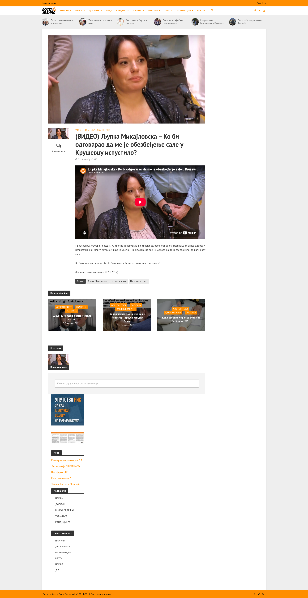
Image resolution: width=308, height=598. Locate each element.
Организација (183, 10)
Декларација (63, 546)
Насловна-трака (118, 281)
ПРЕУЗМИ (153, 10)
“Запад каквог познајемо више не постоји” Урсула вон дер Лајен (127, 317)
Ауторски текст (64, 307)
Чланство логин (49, 3)
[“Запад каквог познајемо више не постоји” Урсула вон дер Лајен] (82, 22)
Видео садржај (64, 510)
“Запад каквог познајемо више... (100, 22)
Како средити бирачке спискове (136, 22)
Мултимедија (63, 552)
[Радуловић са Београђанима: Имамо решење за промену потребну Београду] (195, 22)
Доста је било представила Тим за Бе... (251, 22)
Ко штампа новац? (61, 478)
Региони (64, 10)
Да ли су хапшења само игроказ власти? (72, 317)
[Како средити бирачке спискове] (120, 22)
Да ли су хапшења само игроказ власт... (62, 22)
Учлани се (138, 10)
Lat (265, 3)
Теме (167, 10)
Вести (58, 558)
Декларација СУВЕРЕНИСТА (66, 466)
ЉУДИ (109, 10)
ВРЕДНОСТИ (122, 10)
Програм (80, 10)
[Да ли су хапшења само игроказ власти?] (45, 22)
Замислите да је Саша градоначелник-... (173, 22)
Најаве (59, 564)
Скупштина (103, 129)
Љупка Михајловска (97, 281)
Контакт (202, 10)
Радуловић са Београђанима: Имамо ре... (212, 22)
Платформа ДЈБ (59, 472)
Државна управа (173, 312)
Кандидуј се (62, 522)
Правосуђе (71, 311)
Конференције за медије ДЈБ (66, 460)
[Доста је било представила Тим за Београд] (232, 22)
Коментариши (58, 151)
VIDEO (78, 129)
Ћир (259, 3)
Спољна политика (126, 309)
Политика (89, 129)
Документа (95, 10)
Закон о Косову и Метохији (65, 484)
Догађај (60, 504)
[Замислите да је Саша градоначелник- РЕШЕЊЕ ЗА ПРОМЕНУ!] (157, 22)
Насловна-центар (138, 281)
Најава (59, 498)
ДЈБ (57, 570)
